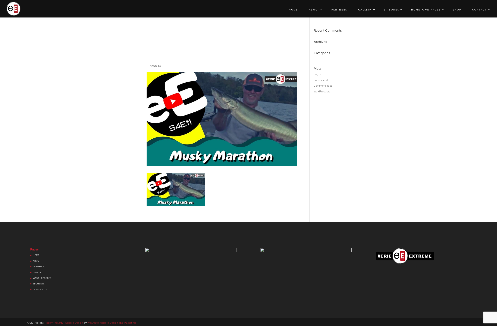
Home (293, 9)
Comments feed (323, 85)
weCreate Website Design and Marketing (112, 322)
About (314, 9)
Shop (457, 9)
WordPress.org (322, 91)
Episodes (391, 9)
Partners (339, 9)
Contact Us (40, 289)
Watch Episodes (42, 278)
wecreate (155, 65)
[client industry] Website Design (64, 322)
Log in (317, 74)
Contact (479, 9)
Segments (38, 284)
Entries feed (321, 80)
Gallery (365, 9)
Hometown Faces (426, 9)
